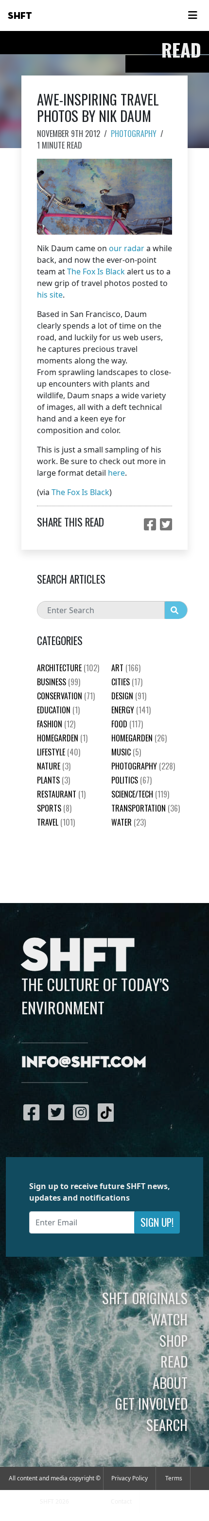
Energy (131, 710)
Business (58, 682)
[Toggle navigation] (192, 15)
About (170, 1382)
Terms (173, 1478)
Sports (54, 808)
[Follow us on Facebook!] (33, 1112)
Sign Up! (157, 1222)
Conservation (66, 696)
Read (174, 1361)
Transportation (145, 808)
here (116, 472)
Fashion (56, 724)
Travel (56, 822)
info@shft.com (83, 1062)
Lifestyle (58, 752)
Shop (173, 1340)
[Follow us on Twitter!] (58, 1112)
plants (53, 780)
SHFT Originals (145, 1298)
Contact (121, 1501)
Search (167, 1425)
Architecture (68, 668)
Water (128, 822)
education (58, 710)
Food (127, 724)
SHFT (20, 16)
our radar (126, 248)
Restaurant (61, 794)
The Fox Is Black (96, 271)
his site (50, 294)
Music (126, 752)
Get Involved (151, 1403)
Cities (126, 682)
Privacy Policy (129, 1478)
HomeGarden (62, 738)
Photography (134, 133)
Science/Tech (140, 794)
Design (128, 696)
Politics (131, 780)
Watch (169, 1319)
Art (125, 668)
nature (53, 766)
